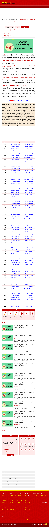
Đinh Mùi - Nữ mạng (29, 190)
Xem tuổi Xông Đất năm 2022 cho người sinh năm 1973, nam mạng (24, 355)
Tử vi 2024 (11, 502)
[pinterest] (44, 525)
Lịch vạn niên (4, 495)
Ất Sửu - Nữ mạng (28, 229)
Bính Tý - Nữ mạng (28, 253)
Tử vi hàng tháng (35, 502)
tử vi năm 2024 (14, 519)
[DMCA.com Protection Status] (46, 525)
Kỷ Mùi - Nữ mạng (28, 216)
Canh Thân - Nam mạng (15, 218)
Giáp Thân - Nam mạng (15, 271)
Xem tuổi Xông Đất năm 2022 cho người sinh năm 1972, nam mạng (24, 345)
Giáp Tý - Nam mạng (15, 227)
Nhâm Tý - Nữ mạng (29, 201)
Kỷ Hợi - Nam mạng (15, 172)
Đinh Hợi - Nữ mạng (29, 146)
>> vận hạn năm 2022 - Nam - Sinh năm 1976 (19, 99)
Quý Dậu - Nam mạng (15, 247)
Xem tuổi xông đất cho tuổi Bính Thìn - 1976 (27, 19)
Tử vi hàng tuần (35, 497)
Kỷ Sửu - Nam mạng (15, 150)
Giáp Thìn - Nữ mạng (29, 183)
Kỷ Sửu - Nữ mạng (28, 150)
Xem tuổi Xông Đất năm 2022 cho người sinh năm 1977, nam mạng (24, 383)
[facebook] (39, 525)
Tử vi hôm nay (35, 495)
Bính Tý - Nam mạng (15, 253)
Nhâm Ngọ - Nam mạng (15, 266)
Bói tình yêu (27, 507)
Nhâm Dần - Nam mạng (15, 179)
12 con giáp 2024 (12, 500)
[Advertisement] (32, 7)
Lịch (6, 15)
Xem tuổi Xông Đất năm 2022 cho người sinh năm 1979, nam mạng (24, 402)
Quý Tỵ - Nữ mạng (28, 159)
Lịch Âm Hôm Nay (7, 472)
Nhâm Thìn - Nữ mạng (28, 157)
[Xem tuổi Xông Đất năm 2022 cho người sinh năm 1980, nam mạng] (7, 416)
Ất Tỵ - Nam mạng (15, 185)
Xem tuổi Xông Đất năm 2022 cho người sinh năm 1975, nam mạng (24, 374)
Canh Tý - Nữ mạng (28, 174)
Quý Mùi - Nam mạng (15, 269)
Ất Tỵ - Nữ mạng (29, 185)
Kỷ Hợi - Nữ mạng (28, 172)
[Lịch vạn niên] (3, 15)
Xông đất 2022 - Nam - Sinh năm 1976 (18, 29)
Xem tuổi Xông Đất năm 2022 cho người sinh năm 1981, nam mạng (24, 421)
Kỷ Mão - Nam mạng (15, 260)
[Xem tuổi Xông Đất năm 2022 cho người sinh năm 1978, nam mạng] (7, 397)
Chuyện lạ (42, 500)
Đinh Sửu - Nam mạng (15, 255)
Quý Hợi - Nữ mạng (28, 225)
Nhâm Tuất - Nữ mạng (28, 223)
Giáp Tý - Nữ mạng (28, 227)
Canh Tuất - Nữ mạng (28, 196)
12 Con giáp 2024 (27, 435)
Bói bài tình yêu (27, 502)
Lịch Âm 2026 (6, 475)
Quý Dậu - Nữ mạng (29, 247)
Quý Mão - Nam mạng (15, 181)
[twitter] (41, 525)
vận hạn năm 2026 (20, 519)
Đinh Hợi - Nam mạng (15, 146)
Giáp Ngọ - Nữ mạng (29, 161)
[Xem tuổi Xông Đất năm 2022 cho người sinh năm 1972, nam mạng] (7, 350)
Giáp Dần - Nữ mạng (29, 205)
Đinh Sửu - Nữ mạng (29, 255)
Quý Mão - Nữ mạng (29, 181)
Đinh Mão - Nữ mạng (29, 234)
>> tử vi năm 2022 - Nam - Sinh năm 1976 (19, 100)
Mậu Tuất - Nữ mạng (29, 170)
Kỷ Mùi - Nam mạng (15, 216)
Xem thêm (18, 309)
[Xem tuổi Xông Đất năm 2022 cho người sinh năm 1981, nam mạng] (7, 426)
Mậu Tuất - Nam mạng (15, 170)
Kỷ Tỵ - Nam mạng (15, 238)
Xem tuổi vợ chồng (20, 500)
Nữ (12, 27)
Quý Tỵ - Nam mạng (15, 159)
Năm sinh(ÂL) (17, 25)
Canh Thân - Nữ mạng (28, 218)
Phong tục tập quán (4, 512)
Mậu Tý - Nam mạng (15, 148)
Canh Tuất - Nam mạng (15, 196)
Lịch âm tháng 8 (4, 504)
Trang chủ (3, 19)
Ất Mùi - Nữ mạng (28, 295)
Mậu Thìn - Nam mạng (15, 236)
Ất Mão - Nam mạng (15, 207)
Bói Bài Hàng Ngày (7, 487)
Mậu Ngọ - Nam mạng (15, 214)
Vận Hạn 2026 (10, 435)
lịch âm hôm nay (7, 519)
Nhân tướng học (5, 17)
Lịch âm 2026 (4, 500)
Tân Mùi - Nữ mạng (28, 242)
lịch (3, 519)
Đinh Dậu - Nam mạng (15, 168)
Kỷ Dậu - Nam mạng (15, 194)
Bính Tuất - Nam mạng (15, 144)
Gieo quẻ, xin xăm (27, 504)
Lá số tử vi (11, 507)
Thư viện (11, 17)
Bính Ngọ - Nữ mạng (29, 188)
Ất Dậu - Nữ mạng (28, 273)
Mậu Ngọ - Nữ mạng (29, 214)
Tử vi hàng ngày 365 (13, 495)
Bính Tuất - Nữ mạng (29, 144)
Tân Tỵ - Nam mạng (15, 264)
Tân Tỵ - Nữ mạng (28, 264)
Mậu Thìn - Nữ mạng (29, 236)
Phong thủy (15, 15)
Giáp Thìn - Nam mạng (15, 183)
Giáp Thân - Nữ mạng (28, 271)
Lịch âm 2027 (4, 502)
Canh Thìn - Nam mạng (15, 262)
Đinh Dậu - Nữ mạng (29, 168)
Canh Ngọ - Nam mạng (15, 240)
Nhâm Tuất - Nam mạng (15, 223)
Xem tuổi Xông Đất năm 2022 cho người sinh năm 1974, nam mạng (24, 364)
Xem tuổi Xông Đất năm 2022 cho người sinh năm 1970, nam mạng (24, 326)
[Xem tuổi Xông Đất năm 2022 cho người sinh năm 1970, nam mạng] (7, 331)
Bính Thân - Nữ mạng (28, 166)
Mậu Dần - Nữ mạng (29, 258)
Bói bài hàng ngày (27, 509)
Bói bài (26, 500)
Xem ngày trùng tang (5, 507)
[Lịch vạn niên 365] (8, 3)
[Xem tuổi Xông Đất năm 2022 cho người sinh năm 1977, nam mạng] (7, 388)
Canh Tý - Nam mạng (15, 174)
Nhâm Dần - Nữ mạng (28, 179)
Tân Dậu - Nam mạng (15, 220)
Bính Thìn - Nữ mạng (29, 209)
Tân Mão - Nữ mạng (29, 155)
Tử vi (10, 15)
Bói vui (20, 15)
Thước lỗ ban (19, 497)
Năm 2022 (17, 19)
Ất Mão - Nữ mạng (28, 207)
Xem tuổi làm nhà (19, 495)
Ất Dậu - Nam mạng (15, 273)
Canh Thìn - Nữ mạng (28, 262)
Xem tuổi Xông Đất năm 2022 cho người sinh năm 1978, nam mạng (24, 393)
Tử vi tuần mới (12, 497)
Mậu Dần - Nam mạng (15, 258)
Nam (8, 27)
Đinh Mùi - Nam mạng (15, 190)
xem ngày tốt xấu (28, 519)
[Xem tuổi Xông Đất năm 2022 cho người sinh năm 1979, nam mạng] (7, 407)
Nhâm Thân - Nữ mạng (28, 244)
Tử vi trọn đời (12, 509)
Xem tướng (26, 497)
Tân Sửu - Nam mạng (15, 177)
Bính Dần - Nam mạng (15, 231)
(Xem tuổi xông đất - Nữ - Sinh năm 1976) (19, 31)
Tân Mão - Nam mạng (15, 155)
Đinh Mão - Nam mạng (15, 234)
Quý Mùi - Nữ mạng (28, 269)
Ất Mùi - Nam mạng (15, 295)
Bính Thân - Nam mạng (15, 166)
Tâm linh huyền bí (43, 497)
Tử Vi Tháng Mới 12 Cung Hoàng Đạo (11, 484)
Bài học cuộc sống (43, 495)
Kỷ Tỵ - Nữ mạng (28, 238)
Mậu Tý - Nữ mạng (28, 148)
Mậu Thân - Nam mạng (15, 192)
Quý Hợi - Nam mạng (15, 225)
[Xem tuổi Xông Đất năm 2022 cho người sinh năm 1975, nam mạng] (7, 378)
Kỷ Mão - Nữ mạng (28, 260)
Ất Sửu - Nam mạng (15, 229)
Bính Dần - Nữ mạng (29, 231)
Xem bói (26, 495)
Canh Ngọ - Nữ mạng (29, 240)
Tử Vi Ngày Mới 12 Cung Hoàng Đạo (11, 481)
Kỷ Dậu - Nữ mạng (28, 194)
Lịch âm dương (4, 497)
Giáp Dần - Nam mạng (15, 205)
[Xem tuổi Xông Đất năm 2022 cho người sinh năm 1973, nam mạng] (7, 359)
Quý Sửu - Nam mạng (15, 203)
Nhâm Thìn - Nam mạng (15, 157)
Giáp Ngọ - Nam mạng (15, 161)
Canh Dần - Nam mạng (15, 153)
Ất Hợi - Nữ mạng (28, 251)
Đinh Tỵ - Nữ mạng (28, 212)
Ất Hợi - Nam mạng (15, 251)
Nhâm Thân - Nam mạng (15, 244)
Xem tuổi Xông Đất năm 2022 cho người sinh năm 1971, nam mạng (24, 336)
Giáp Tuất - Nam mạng (15, 249)
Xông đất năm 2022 (17, 329)
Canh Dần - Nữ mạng (29, 153)
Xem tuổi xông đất (12, 19)
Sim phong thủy (19, 502)
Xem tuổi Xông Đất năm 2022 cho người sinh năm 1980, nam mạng (24, 412)
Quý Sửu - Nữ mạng (29, 203)
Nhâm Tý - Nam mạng (15, 201)
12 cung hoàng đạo (26, 15)
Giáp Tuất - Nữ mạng (29, 249)
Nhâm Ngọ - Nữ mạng (28, 266)
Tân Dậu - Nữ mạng (28, 220)
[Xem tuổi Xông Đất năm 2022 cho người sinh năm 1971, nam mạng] (7, 340)
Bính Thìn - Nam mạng (15, 209)
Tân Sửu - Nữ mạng (29, 177)
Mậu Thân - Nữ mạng (29, 192)
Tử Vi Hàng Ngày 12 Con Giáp (10, 478)
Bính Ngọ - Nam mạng (15, 188)
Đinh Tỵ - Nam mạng (15, 212)
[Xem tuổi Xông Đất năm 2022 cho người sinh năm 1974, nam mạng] (7, 369)
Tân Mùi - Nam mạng (15, 242)
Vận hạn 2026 (12, 504)
